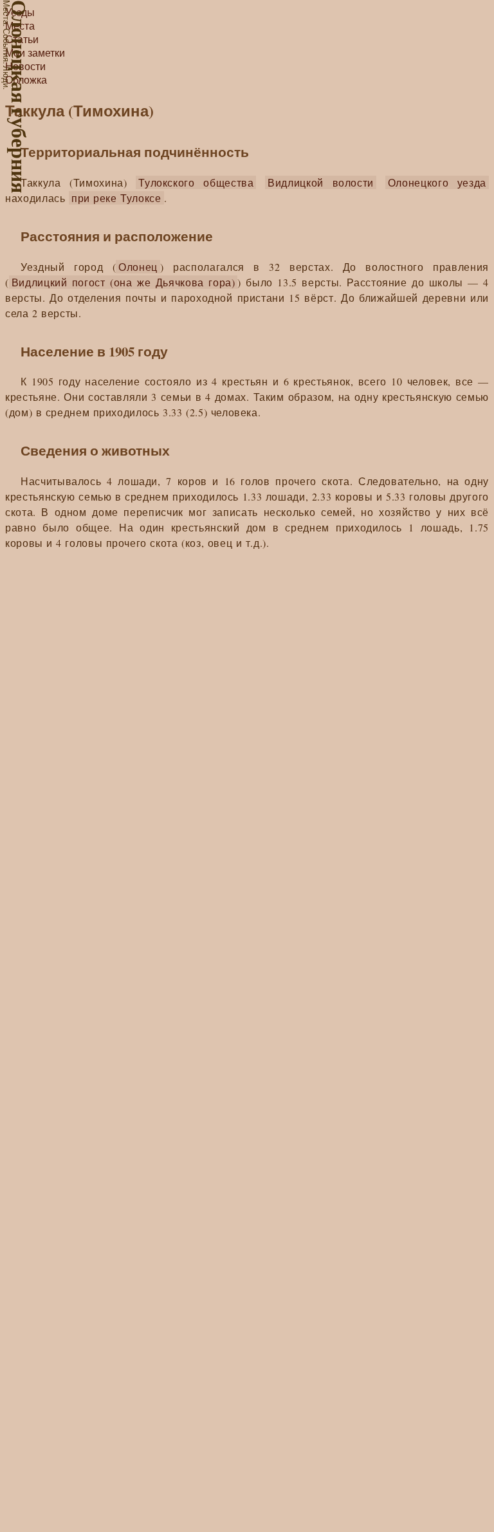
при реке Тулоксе (116, 198)
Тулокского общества (195, 182)
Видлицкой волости (321, 182)
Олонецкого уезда (437, 182)
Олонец (138, 266)
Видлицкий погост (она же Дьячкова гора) (123, 282)
